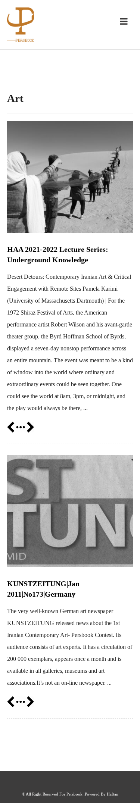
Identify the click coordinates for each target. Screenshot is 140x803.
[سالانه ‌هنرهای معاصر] (20, 24)
